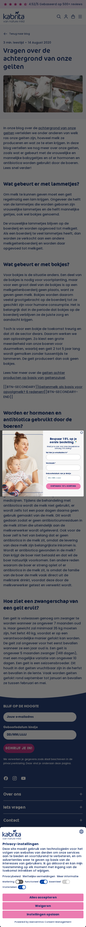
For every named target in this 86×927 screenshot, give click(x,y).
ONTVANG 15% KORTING (63, 486)
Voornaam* (51, 463)
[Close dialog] (81, 432)
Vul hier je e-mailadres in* (57, 452)
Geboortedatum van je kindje (58, 473)
